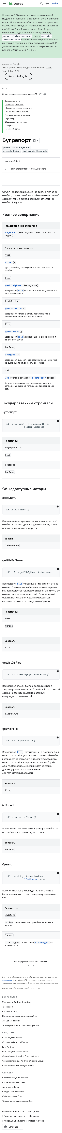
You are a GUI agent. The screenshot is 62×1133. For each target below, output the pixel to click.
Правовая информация (15, 1116)
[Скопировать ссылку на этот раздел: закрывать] (20, 498)
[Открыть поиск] (41, 3)
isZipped (10, 354)
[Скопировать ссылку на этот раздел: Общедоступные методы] (49, 489)
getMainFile (12, 331)
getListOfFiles (13, 308)
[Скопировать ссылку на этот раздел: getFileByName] (26, 560)
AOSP (4, 88)
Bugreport (10, 232)
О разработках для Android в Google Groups (23, 1061)
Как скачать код (10, 1011)
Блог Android (8, 1047)
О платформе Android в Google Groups (20, 1056)
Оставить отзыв (36, 1121)
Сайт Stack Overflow (12, 1096)
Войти (55, 3)
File (20, 290)
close (8, 262)
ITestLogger (39, 377)
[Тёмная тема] (58, 421)
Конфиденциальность (14, 1121)
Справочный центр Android (15, 1077)
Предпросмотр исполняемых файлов (19, 1016)
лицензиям (7, 980)
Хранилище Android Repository (16, 1002)
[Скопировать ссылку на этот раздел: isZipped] (17, 805)
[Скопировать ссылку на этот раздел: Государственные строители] (56, 403)
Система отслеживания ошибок (17, 1101)
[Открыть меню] (4, 3)
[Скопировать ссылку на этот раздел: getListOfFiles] (25, 663)
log (7, 377)
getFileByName (13, 285)
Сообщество (33, 1111)
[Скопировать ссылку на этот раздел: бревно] (16, 864)
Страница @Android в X (13, 1037)
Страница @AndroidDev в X (15, 1042)
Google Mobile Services (13, 1091)
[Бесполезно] (45, 94)
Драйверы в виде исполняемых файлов (20, 1025)
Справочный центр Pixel (13, 1082)
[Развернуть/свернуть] (19, 101)
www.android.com (10, 1087)
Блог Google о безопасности (15, 1051)
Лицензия (34, 1116)
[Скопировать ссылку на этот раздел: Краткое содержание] (43, 215)
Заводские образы (11, 1020)
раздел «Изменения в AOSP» (18, 50)
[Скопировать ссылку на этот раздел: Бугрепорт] (20, 412)
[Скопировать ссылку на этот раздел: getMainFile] (21, 729)
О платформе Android (13, 1111)
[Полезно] (40, 94)
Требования (7, 1006)
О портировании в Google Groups (18, 1065)
